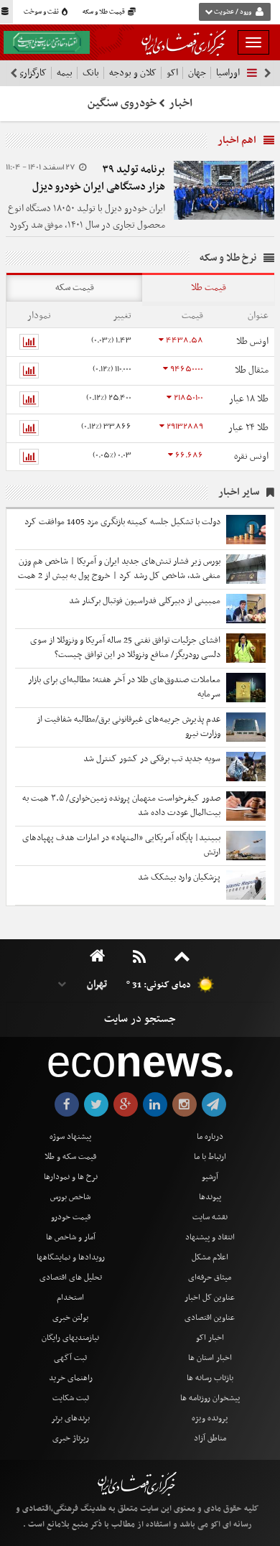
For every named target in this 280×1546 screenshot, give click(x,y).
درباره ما (210, 1137)
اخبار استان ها (210, 1358)
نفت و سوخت (42, 12)
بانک (91, 73)
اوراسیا (228, 73)
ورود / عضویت (233, 12)
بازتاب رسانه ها (210, 1378)
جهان (197, 73)
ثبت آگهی (70, 1358)
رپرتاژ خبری (70, 1438)
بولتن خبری (70, 1317)
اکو (172, 73)
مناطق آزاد (210, 1438)
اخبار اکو (210, 1338)
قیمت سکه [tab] (74, 287)
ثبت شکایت (70, 1398)
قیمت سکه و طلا (70, 1157)
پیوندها (210, 1197)
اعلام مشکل (210, 1257)
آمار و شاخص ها (70, 1237)
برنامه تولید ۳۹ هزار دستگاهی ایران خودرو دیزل (98, 178)
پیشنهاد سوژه (70, 1137)
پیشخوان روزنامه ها (210, 1398)
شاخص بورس (70, 1197)
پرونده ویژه (210, 1418)
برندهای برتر (70, 1418)
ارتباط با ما (210, 1157)
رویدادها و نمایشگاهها (71, 1257)
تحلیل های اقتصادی (70, 1277)
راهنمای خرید (71, 1378)
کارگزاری (32, 73)
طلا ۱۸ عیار (249, 399)
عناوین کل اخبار (210, 1297)
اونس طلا (252, 341)
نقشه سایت (210, 1217)
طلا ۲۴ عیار (248, 427)
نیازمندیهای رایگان (70, 1338)
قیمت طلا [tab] (208, 287)
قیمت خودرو (70, 1217)
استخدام (70, 1297)
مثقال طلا (252, 370)
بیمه (65, 73)
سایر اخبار (238, 492)
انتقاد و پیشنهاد (210, 1237)
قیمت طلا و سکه (104, 12)
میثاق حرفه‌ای (209, 1277)
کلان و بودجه (133, 73)
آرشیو (210, 1177)
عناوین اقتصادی (210, 1317)
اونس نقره (251, 456)
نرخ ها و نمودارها (71, 1177)
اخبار (180, 103)
